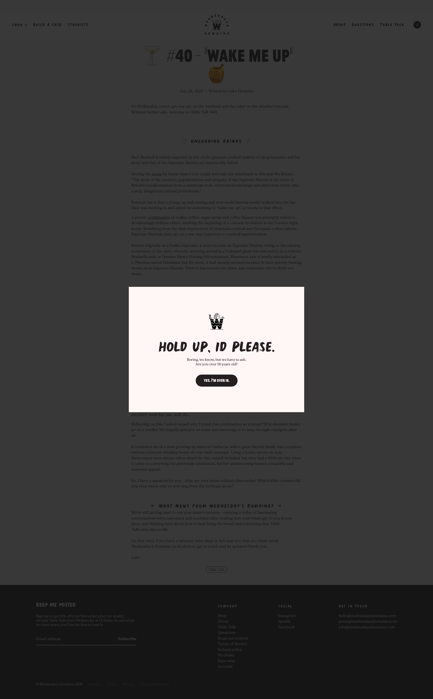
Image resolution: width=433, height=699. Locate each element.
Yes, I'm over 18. (217, 381)
